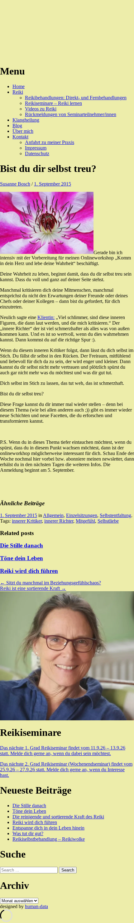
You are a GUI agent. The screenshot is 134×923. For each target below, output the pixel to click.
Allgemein (53, 515)
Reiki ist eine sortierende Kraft (33, 588)
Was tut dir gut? (27, 833)
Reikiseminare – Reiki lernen (53, 103)
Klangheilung (25, 120)
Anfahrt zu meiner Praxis (49, 142)
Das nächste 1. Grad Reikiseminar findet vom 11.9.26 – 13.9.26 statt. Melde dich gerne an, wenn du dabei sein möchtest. (62, 750)
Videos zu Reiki (40, 108)
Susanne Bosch (15, 184)
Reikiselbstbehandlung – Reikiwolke (48, 839)
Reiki (17, 92)
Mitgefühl (85, 521)
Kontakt (20, 136)
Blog (17, 125)
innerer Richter (58, 521)
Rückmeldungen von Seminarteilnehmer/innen (70, 114)
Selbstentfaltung (115, 515)
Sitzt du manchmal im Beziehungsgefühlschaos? (50, 582)
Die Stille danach (21, 545)
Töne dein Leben (21, 558)
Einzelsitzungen (81, 515)
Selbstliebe (108, 521)
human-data (36, 906)
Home (18, 86)
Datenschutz (37, 153)
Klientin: (46, 317)
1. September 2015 (52, 184)
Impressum (35, 148)
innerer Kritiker (27, 521)
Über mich (22, 131)
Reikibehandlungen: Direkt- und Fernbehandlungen (76, 97)
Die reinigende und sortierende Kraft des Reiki (58, 816)
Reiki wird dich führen (29, 571)
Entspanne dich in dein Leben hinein (48, 828)
